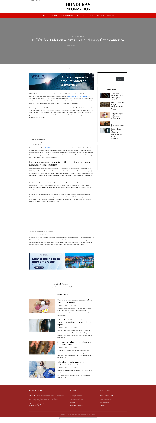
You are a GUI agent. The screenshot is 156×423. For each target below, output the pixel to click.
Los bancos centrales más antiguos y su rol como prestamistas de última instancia (43, 400)
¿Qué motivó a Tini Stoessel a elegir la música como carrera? (117, 96)
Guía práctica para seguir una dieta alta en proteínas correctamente (74, 301)
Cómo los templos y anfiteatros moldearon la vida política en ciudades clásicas (117, 106)
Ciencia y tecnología (78, 36)
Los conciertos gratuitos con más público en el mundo (117, 124)
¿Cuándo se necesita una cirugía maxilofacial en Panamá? (70, 363)
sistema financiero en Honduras (77, 96)
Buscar (102, 76)
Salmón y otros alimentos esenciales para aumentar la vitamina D (74, 343)
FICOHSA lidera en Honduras (54, 148)
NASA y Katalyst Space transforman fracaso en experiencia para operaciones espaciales (74, 322)
